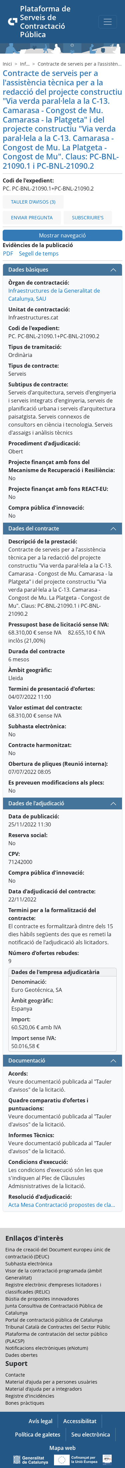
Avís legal (40, 1421)
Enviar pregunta (32, 217)
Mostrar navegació (62, 235)
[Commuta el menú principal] (107, 21)
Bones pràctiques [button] (24, 1403)
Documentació (26, 1060)
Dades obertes (21, 1355)
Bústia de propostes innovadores (42, 1299)
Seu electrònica (90, 1434)
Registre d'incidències (29, 1396)
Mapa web (62, 1448)
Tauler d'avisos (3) (33, 202)
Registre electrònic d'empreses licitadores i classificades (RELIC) (53, 1288)
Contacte (15, 1375)
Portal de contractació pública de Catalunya (54, 1320)
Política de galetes (37, 1434)
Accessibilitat (79, 1421)
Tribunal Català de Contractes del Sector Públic (57, 1327)
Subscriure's (88, 217)
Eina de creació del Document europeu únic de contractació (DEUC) (57, 1253)
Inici (7, 64)
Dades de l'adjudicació (36, 803)
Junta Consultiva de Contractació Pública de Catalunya (54, 1309)
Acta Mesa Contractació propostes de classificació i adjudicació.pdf (62, 1204)
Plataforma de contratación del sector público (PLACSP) (56, 1337)
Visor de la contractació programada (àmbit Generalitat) (53, 1274)
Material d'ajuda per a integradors (43, 1389)
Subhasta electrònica (28, 1263)
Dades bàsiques (28, 269)
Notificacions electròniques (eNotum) (46, 1348)
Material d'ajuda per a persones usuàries (51, 1382)
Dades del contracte (33, 528)
